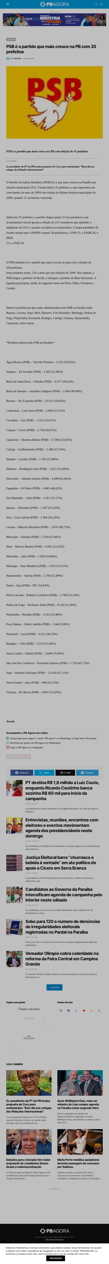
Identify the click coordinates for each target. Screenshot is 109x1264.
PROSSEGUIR (56, 1258)
